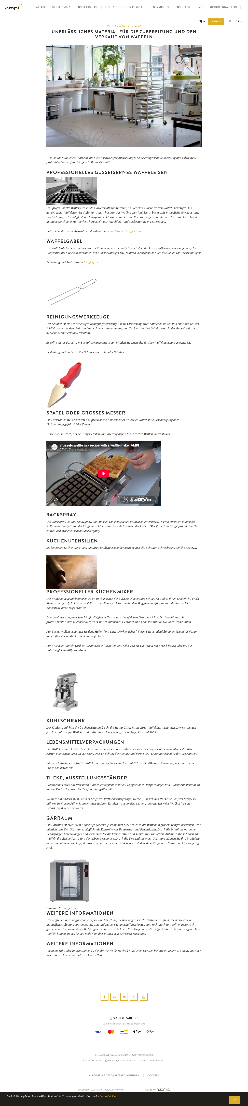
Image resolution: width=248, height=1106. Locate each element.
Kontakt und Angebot (223, 7)
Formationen (160, 7)
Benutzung (112, 7)
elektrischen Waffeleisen (125, 231)
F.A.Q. (200, 7)
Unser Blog (182, 7)
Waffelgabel (91, 262)
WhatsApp (133, 997)
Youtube (143, 997)
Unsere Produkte (87, 7)
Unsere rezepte (135, 7)
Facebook (104, 997)
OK (235, 1099)
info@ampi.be (156, 1060)
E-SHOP (216, 21)
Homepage (39, 7)
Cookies (153, 1075)
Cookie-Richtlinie (108, 1096)
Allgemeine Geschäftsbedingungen (114, 1075)
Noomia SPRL (163, 1089)
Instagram (124, 997)
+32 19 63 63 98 (93, 1060)
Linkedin (114, 997)
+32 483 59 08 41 (128, 1060)
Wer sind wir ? (61, 7)
